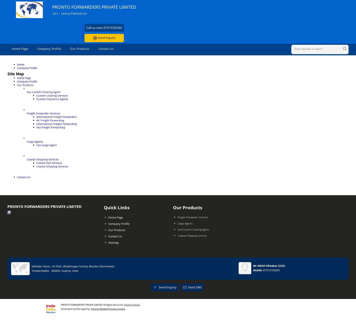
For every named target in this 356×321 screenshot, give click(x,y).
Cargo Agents (35, 141)
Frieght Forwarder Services (43, 113)
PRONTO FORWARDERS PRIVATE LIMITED (94, 9)
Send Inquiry (106, 38)
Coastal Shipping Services (43, 159)
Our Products (79, 49)
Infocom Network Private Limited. (108, 308)
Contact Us (106, 49)
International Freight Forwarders (56, 117)
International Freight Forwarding (56, 124)
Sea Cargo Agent (46, 145)
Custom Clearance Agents (52, 99)
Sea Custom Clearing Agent (43, 92)
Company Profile (49, 49)
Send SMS (195, 287)
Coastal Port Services (49, 163)
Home (20, 64)
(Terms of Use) (132, 304)
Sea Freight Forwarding (50, 127)
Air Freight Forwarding (50, 120)
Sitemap (113, 242)
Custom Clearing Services (52, 95)
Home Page (20, 49)
